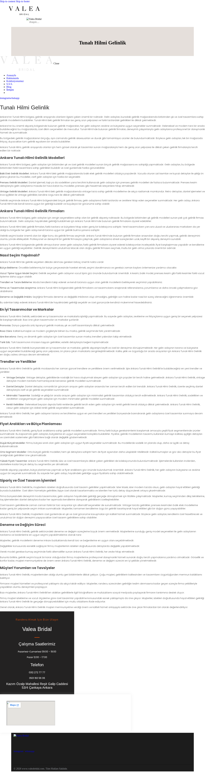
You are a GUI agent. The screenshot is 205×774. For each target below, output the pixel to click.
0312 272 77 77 (37, 672)
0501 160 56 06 (37, 678)
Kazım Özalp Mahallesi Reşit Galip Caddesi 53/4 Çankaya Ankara (37, 685)
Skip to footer (23, 1)
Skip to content (7, 1)
